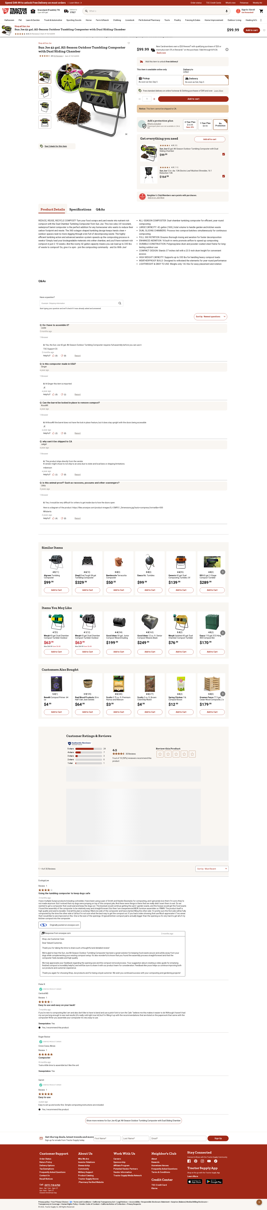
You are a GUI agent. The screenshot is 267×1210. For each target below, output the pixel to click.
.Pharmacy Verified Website (91, 1182)
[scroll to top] (259, 1202)
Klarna (154, 1188)
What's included (154, 124)
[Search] (86, 11)
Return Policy (45, 1162)
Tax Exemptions (46, 1169)
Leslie (43, 328)
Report (78, 356)
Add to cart (252, 30)
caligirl (44, 444)
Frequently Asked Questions (52, 1172)
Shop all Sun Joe (22, 26)
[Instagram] (202, 1161)
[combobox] (213, 316)
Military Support (85, 1172)
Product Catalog (86, 1175)
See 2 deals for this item (56, 146)
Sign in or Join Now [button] (156, 198)
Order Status (45, 1159)
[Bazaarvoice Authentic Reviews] (80, 743)
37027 (186, 72)
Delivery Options (47, 1165)
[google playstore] (214, 1181)
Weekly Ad (257, 3)
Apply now (161, 53)
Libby (43, 485)
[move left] (44, 571)
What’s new (231, 3)
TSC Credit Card (159, 1185)
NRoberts (47, 511)
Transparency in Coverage (49, 1204)
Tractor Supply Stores (88, 1179)
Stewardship (84, 1165)
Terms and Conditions (82, 1202)
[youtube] (209, 1161)
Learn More (74, 3)
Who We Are (83, 1159)
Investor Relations (86, 1162)
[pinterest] (195, 1161)
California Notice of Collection (113, 1204)
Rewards (155, 1162)
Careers (117, 1159)
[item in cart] (261, 11)
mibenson (47, 468)
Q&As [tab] (100, 209)
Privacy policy (43, 1202)
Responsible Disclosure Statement (155, 1202)
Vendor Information (122, 1172)
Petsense (244, 3)
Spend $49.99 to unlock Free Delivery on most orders (35, 2)
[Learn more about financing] (227, 49)
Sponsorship (119, 1162)
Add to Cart (56, 590)
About (154, 1159)
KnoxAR (44, 405)
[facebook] (189, 1161)
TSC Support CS (50, 349)
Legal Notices (122, 1202)
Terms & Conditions (160, 1172)
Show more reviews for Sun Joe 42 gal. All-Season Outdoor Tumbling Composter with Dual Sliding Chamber (133, 1120)
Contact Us (44, 1175)
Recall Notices (46, 1179)
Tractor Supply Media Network (127, 1175)
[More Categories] (261, 20)
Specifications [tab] (80, 209)
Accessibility (134, 1202)
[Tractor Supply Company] (14, 11)
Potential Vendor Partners (125, 1169)
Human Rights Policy (69, 1204)
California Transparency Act (104, 1202)
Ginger (44, 367)
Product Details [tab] (53, 209)
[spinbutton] (146, 98)
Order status (196, 3)
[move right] (222, 571)
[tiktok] (215, 1161)
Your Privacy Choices (59, 1202)
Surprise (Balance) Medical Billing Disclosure (189, 1202)
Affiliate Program (121, 1165)
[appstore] (194, 1181)
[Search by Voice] (226, 11)
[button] (81, 2)
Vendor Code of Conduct (89, 1204)
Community (83, 1169)
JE (44, 388)
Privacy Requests (134, 1204)
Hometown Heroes (160, 1165)
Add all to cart (209, 139)
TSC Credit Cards (213, 3)
